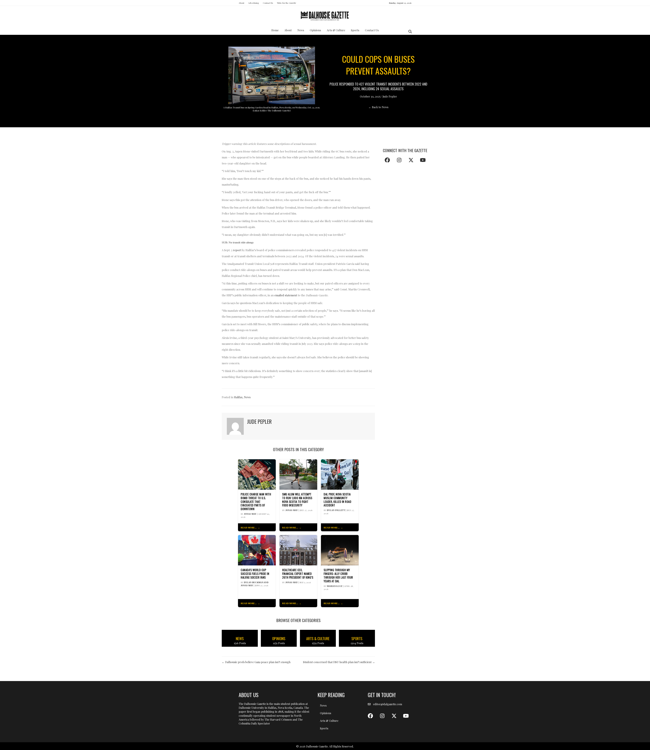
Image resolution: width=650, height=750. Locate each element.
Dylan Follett (336, 510)
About (241, 3)
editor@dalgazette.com (387, 704)
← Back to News (378, 107)
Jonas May (250, 514)
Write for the (286, 3)
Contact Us (268, 3)
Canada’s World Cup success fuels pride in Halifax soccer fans (255, 573)
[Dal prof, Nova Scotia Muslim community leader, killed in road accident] (340, 474)
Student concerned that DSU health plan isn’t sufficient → (339, 662)
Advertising (253, 3)
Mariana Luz (334, 586)
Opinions (315, 30)
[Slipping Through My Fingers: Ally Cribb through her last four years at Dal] (340, 550)
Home (275, 30)
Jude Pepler (390, 96)
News (300, 30)
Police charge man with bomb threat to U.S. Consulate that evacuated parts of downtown (256, 501)
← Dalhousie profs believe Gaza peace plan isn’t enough (256, 662)
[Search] (409, 32)
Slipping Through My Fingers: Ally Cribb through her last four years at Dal (338, 575)
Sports (355, 30)
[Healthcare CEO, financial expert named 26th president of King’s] (298, 550)
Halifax (238, 397)
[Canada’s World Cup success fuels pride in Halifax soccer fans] (257, 550)
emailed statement (285, 295)
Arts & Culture (336, 30)
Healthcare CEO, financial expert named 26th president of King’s (297, 573)
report (237, 250)
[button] (387, 160)
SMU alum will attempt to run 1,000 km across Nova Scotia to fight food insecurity (297, 499)
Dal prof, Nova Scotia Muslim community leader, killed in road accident (337, 499)
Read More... (249, 528)
